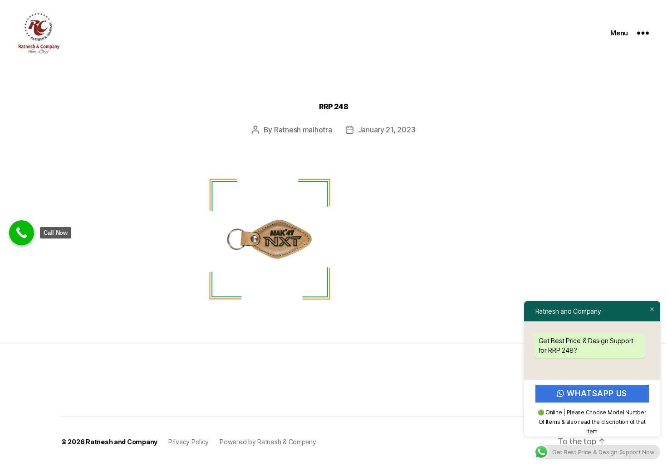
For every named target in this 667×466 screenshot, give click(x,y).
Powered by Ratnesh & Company (268, 442)
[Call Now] (21, 232)
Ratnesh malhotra (303, 129)
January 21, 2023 (387, 129)
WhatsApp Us (597, 393)
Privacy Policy (188, 442)
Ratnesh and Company (121, 442)
